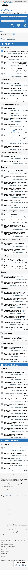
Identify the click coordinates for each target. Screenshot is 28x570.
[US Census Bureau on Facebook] (12, 540)
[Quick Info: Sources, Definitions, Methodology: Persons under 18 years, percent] (2, 88)
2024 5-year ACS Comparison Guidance (15, 493)
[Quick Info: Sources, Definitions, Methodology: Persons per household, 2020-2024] (2, 219)
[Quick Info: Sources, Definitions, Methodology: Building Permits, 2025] (2, 205)
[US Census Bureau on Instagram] (24, 540)
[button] (13, 25)
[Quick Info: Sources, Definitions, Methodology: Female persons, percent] (2, 98)
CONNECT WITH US (5, 540)
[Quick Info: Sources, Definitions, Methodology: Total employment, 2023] (2, 377)
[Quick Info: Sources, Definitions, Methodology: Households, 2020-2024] (2, 214)
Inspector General (5, 551)
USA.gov (3, 556)
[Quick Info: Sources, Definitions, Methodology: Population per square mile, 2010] (2, 453)
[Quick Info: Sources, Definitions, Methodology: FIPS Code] (2, 468)
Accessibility (4, 548)
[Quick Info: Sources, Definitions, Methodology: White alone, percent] (2, 108)
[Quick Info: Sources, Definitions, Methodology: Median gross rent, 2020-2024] (2, 200)
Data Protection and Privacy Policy (8, 546)
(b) (21, 141)
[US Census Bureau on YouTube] (21, 540)
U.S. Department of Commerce (7, 554)
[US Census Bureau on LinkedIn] (18, 540)
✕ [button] (26, 562)
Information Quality (5, 542)
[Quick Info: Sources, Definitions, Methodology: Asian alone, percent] (2, 124)
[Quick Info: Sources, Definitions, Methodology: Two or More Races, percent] (2, 135)
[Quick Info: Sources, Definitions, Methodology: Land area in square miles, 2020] (2, 458)
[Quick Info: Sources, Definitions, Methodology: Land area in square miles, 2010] (2, 463)
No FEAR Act (4, 553)
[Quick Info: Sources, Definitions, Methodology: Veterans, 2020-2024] (2, 156)
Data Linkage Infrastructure (7, 544)
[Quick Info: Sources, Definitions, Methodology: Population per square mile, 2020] (2, 447)
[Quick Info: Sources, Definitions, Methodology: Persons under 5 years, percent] (2, 83)
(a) (17, 113)
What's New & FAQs (21, 9)
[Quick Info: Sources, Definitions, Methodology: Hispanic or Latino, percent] (2, 140)
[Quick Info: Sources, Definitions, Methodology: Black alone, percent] (2, 113)
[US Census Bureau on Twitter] (15, 540)
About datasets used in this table (7, 474)
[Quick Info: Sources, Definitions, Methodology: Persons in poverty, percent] (2, 359)
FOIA (2, 549)
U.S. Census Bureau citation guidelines (12, 495)
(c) (17, 305)
